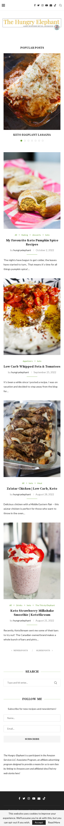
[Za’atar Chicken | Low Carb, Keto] (32, 438)
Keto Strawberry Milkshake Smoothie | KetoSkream (32, 613)
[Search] (60, 5)
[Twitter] (38, 5)
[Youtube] (46, 5)
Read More (54, 822)
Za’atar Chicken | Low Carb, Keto (32, 489)
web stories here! (12, 773)
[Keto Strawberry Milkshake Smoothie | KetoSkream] (32, 561)
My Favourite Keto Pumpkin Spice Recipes (32, 242)
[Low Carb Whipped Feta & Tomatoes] (32, 316)
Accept (39, 822)
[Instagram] (42, 5)
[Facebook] (35, 5)
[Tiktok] (55, 5)
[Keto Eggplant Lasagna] (32, 91)
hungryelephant (22, 250)
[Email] (51, 5)
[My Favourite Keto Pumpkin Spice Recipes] (32, 190)
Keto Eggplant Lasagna (32, 135)
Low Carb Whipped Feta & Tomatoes (32, 367)
